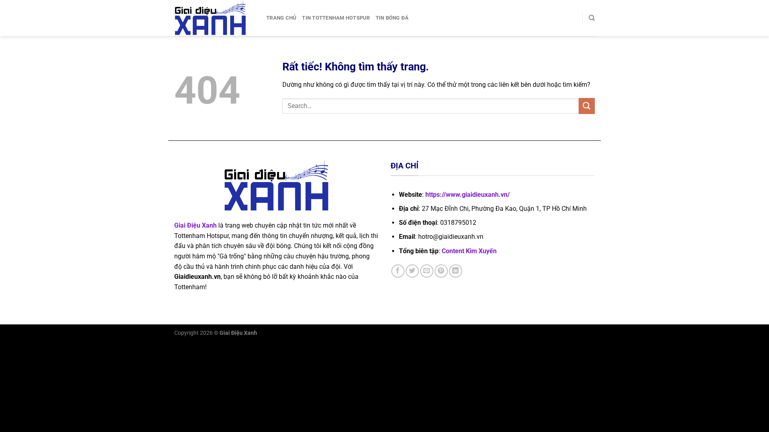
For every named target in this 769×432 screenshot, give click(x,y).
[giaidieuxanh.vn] (214, 18)
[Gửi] (587, 106)
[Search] (592, 18)
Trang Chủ (281, 18)
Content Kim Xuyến (469, 251)
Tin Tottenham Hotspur (336, 18)
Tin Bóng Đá (392, 18)
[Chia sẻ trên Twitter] (412, 271)
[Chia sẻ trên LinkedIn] (455, 271)
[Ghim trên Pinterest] (441, 271)
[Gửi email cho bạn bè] (426, 271)
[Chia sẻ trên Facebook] (398, 271)
